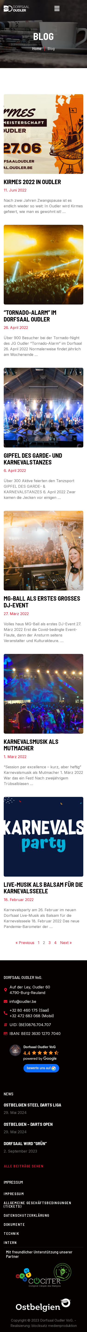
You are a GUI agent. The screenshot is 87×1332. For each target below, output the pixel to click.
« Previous (25, 942)
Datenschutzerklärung (26, 1215)
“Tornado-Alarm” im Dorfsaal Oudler (30, 316)
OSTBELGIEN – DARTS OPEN (28, 1124)
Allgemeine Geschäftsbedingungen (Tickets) (37, 1204)
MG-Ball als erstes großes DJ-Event (42, 602)
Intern (10, 1242)
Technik (11, 1233)
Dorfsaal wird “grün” (25, 1143)
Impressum (14, 1194)
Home (37, 48)
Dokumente (14, 1224)
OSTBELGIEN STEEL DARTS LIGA (32, 1104)
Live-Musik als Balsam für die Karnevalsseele (43, 888)
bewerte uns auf (39, 1067)
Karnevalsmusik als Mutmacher (31, 745)
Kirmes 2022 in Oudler (32, 181)
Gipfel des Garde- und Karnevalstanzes (33, 459)
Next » (66, 942)
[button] (57, 9)
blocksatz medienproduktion (54, 1325)
